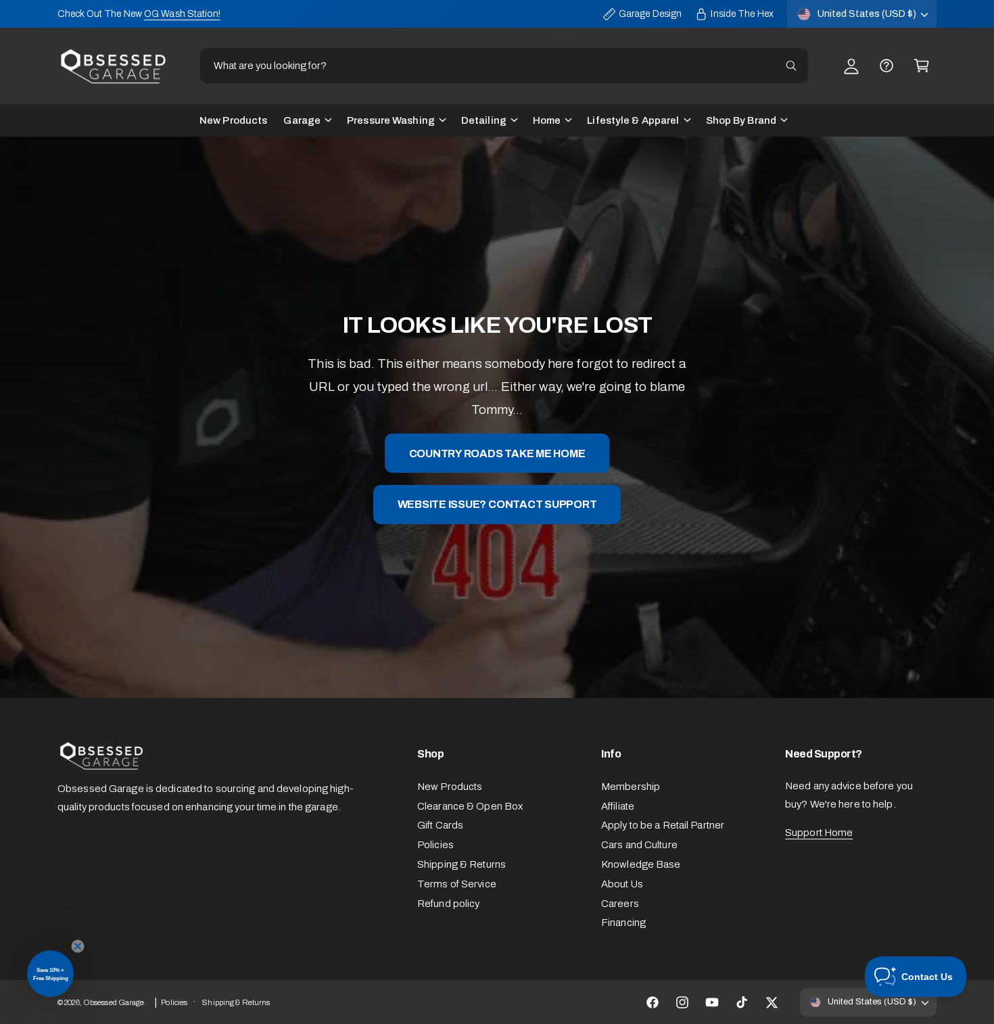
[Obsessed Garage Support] (886, 65)
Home (547, 120)
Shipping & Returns (461, 864)
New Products (449, 786)
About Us (622, 884)
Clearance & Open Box (470, 806)
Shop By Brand (741, 120)
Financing (623, 922)
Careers (620, 903)
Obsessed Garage (114, 1002)
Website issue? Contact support (497, 504)
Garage (302, 120)
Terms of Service (456, 884)
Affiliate (617, 806)
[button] (921, 65)
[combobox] (503, 65)
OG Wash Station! (182, 14)
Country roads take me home (497, 453)
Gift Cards (440, 825)
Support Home (819, 832)
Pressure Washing (391, 120)
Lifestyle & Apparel (633, 120)
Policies (435, 844)
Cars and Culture (639, 844)
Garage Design (650, 14)
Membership (630, 786)
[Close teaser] (78, 946)
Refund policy (448, 903)
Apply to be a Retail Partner (662, 825)
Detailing (483, 120)
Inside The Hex (742, 14)
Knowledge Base (641, 864)
